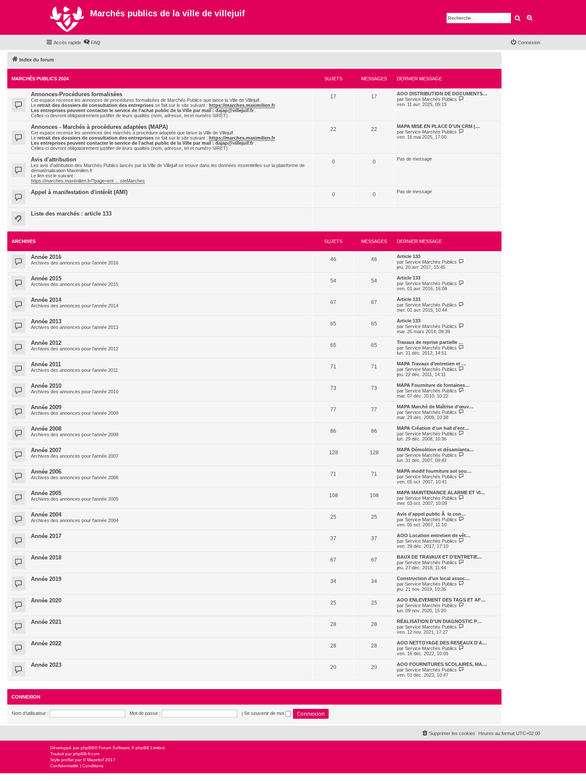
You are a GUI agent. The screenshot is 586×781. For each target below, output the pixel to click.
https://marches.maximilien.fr (242, 105)
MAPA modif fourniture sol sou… (434, 471)
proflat (67, 759)
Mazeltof (95, 759)
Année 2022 (46, 643)
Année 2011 (46, 364)
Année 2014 (46, 300)
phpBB (87, 747)
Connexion (26, 696)
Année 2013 (46, 321)
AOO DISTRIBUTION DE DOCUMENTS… (442, 93)
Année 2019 (46, 579)
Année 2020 (46, 600)
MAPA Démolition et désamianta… (435, 449)
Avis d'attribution (53, 159)
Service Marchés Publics (431, 99)
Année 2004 (46, 514)
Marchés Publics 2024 (40, 78)
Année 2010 (46, 386)
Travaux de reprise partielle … (430, 342)
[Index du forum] (68, 17)
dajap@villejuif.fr (234, 110)
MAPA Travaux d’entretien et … (431, 363)
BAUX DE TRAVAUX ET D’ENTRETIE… (439, 556)
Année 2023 (46, 665)
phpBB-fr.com (86, 753)
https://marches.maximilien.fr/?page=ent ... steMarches (88, 180)
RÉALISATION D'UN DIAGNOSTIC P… (439, 621)
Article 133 (408, 256)
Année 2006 (46, 471)
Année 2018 (46, 557)
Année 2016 (46, 257)
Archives (24, 241)
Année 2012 (46, 343)
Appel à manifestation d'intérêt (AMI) (79, 192)
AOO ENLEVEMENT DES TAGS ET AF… (441, 599)
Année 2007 (46, 450)
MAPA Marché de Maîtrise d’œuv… (435, 406)
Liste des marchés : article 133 (71, 213)
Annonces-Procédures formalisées (76, 94)
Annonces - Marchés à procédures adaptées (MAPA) (99, 127)
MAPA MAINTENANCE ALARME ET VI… (441, 492)
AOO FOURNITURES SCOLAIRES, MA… (442, 664)
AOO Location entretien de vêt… (434, 535)
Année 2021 (46, 622)
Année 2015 (46, 278)
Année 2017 (46, 536)
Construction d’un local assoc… (433, 578)
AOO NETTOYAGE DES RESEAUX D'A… (442, 642)
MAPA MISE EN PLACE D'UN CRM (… (438, 126)
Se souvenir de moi (264, 713)
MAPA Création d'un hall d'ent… (433, 428)
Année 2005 (46, 493)
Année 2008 (46, 428)
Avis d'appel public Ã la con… (431, 514)
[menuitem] (91, 42)
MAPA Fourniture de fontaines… (433, 385)
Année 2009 (46, 407)
